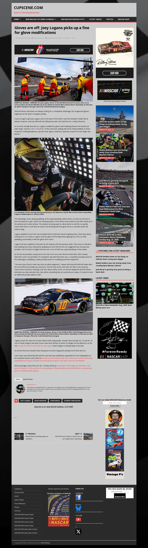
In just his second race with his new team (35, 346)
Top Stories (67, 38)
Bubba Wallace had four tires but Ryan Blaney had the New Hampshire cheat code (114, 209)
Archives (17, 511)
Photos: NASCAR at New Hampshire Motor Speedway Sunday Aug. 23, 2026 (112, 237)
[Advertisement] (115, 381)
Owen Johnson (38, 38)
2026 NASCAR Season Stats (72, 19)
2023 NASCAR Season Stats (23, 522)
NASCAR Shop (123, 19)
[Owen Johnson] (20, 392)
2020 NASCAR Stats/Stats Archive (25, 533)
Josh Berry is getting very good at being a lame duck (113, 181)
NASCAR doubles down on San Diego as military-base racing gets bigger (113, 124)
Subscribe (114, 406)
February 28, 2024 (24, 38)
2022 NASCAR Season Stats (23, 526)
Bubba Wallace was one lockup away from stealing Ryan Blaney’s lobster (113, 152)
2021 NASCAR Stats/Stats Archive (25, 529)
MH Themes (46, 543)
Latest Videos (95, 19)
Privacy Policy (19, 492)
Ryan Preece (55, 401)
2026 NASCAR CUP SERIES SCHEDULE (39, 19)
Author (18, 379)
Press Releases (19, 503)
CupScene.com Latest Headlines (114, 251)
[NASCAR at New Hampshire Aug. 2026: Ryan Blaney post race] (115, 293)
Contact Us (18, 489)
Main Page (58, 38)
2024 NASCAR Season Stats (23, 518)
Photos (109, 19)
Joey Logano (25, 401)
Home (16, 19)
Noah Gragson (40, 401)
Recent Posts (28, 379)
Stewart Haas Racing (72, 401)
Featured (50, 38)
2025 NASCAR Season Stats (23, 514)
